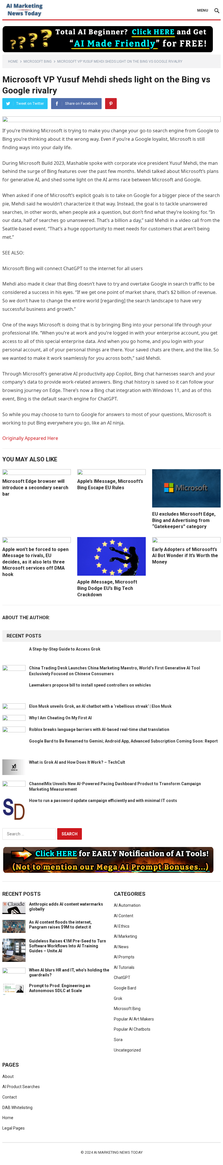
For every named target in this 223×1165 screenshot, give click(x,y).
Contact (9, 1097)
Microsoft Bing (38, 61)
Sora (118, 1039)
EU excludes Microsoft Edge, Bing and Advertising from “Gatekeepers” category (183, 520)
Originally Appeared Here (30, 438)
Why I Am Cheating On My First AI (60, 718)
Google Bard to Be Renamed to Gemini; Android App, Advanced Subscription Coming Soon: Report (123, 741)
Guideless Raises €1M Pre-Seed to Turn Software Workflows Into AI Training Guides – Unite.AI (67, 946)
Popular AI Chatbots (132, 1029)
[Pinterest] (111, 103)
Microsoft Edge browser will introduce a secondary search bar (35, 487)
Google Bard (125, 988)
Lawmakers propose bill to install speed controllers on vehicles (90, 685)
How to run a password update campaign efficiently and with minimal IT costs (103, 800)
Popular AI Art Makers (134, 1019)
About (8, 1076)
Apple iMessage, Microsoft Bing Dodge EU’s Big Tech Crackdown (107, 588)
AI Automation (127, 905)
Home (13, 61)
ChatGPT (122, 977)
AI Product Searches (21, 1086)
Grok (118, 998)
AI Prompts (124, 957)
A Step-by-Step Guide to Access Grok (64, 649)
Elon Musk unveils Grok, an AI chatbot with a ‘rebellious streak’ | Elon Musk (100, 706)
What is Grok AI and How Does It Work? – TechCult (77, 762)
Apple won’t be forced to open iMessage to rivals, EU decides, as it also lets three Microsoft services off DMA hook (35, 562)
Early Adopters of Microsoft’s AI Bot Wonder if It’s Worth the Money (185, 556)
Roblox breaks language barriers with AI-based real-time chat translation (99, 729)
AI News (121, 946)
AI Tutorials (124, 967)
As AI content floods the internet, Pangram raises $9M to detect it (60, 924)
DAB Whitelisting (17, 1107)
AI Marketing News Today (118, 1152)
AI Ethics (122, 926)
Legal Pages (13, 1128)
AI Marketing (125, 936)
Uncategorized (127, 1050)
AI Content (123, 915)
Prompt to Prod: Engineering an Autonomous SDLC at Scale (59, 988)
